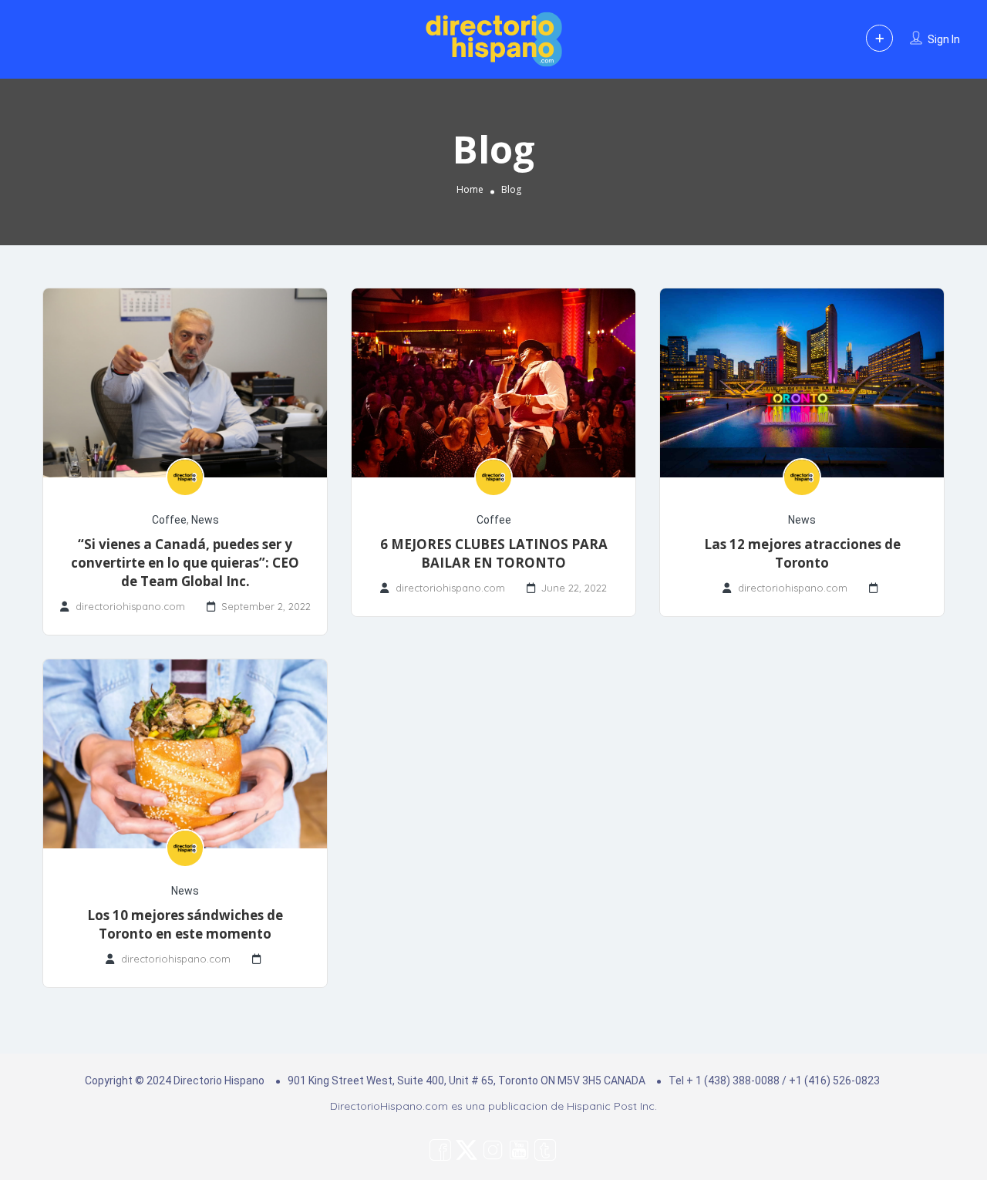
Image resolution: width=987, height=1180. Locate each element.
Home (469, 189)
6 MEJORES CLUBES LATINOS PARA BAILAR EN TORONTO (494, 553)
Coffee (169, 520)
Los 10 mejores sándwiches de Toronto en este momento (185, 924)
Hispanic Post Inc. (612, 1106)
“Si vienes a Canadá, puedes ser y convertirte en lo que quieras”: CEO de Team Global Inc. (185, 562)
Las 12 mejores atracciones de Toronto (802, 553)
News (205, 520)
